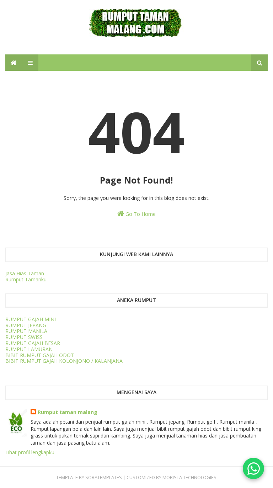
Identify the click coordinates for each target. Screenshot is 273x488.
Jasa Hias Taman (24, 273)
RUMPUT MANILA (26, 331)
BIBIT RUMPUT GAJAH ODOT (39, 355)
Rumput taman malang (67, 412)
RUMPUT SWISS (24, 337)
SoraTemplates (103, 477)
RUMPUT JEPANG (25, 325)
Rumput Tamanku (26, 279)
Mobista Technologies (189, 477)
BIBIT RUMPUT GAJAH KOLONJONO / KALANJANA (64, 360)
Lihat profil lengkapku (29, 452)
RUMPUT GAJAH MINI (30, 319)
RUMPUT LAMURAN (29, 349)
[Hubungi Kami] (253, 468)
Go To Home (140, 214)
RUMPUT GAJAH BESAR (32, 343)
